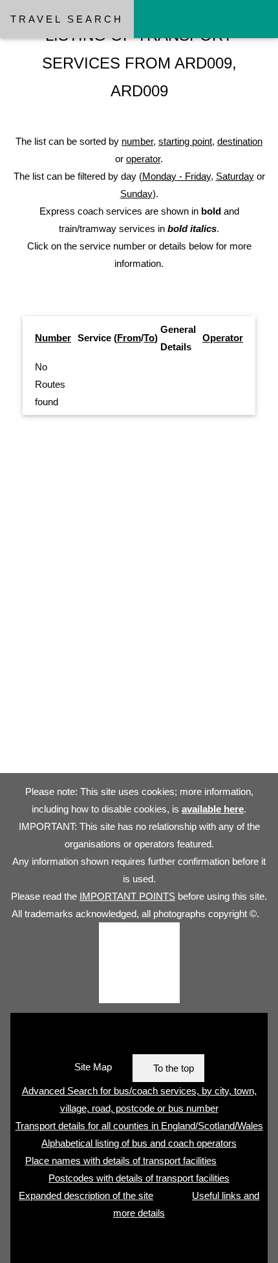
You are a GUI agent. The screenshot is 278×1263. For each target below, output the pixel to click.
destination (239, 141)
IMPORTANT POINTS (127, 896)
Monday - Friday (176, 176)
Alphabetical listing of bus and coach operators (139, 1143)
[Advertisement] (139, 599)
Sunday (136, 193)
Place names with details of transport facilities (121, 1160)
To (149, 337)
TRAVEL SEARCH (66, 19)
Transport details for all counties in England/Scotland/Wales (139, 1125)
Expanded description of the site (86, 1195)
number (137, 141)
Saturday (235, 176)
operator (143, 158)
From (129, 337)
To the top (173, 1068)
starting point (185, 141)
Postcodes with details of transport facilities (139, 1178)
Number (53, 337)
